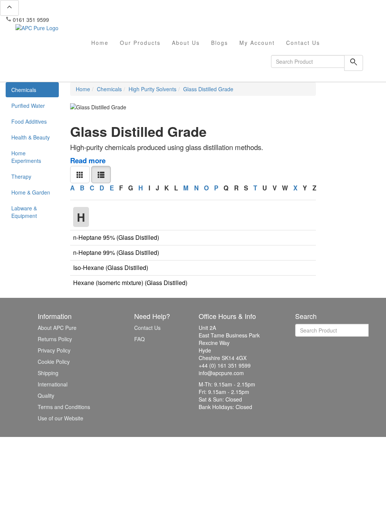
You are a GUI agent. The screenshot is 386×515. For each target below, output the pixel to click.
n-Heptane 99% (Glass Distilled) (116, 252)
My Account (257, 42)
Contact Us (303, 42)
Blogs (219, 42)
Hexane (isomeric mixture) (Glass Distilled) (130, 282)
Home (100, 42)
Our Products (140, 42)
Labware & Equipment (24, 211)
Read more (88, 161)
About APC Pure (57, 327)
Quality (46, 395)
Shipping (48, 373)
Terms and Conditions (64, 407)
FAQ (139, 339)
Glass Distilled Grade (208, 89)
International (52, 384)
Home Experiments (26, 156)
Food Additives (29, 121)
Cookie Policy (54, 361)
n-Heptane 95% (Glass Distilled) (116, 237)
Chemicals (23, 89)
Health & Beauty (30, 137)
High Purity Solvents (152, 89)
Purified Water (28, 105)
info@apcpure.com (77, 19)
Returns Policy (55, 339)
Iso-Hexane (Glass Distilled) (110, 267)
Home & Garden (30, 192)
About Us (186, 42)
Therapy (21, 176)
